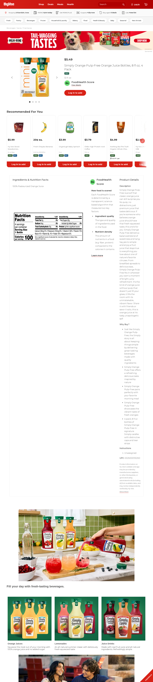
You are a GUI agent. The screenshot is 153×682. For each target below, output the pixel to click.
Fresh (8, 20)
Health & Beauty (99, 20)
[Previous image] (12, 77)
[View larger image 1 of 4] (34, 77)
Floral (85, 20)
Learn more (97, 255)
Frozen (43, 20)
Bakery (75, 20)
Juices (19, 28)
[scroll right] (142, 140)
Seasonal (123, 20)
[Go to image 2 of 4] (32, 101)
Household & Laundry (59, 20)
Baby (112, 20)
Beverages (31, 20)
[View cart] (145, 4)
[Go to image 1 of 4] (29, 101)
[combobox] (112, 4)
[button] (76, 85)
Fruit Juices (27, 28)
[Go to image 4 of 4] (39, 101)
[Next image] (56, 77)
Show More (124, 492)
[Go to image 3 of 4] (36, 101)
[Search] (123, 4)
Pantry (18, 20)
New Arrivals (136, 20)
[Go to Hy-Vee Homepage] (9, 4)
